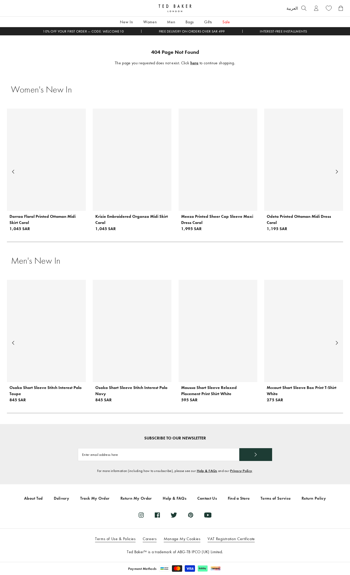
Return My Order (136, 498)
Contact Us (207, 498)
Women (150, 21)
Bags (190, 21)
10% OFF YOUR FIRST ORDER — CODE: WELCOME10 (83, 31)
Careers (150, 538)
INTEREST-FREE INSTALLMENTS (283, 31)
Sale (226, 21)
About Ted (33, 498)
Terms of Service (276, 498)
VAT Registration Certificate (231, 538)
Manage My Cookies (182, 538)
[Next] (337, 172)
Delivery (61, 498)
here (194, 62)
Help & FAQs (207, 471)
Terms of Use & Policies (115, 538)
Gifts (208, 21)
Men (171, 21)
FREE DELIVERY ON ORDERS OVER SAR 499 (192, 31)
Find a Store (239, 498)
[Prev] (13, 172)
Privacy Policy (241, 471)
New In (126, 21)
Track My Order (94, 498)
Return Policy (314, 498)
